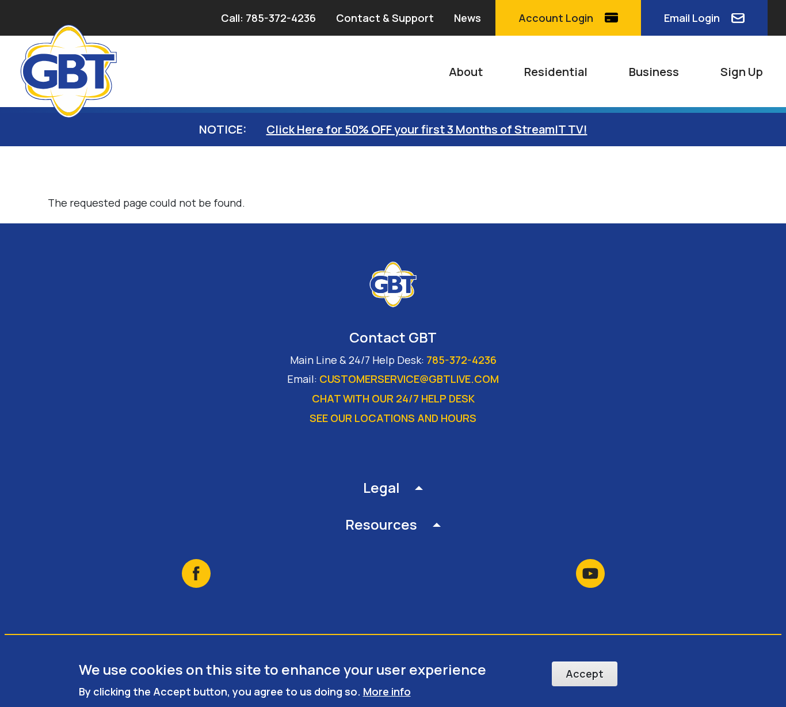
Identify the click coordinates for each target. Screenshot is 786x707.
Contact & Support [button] (385, 18)
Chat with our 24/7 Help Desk (393, 398)
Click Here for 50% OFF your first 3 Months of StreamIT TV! (426, 129)
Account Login (555, 18)
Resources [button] (381, 524)
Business (654, 71)
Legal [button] (381, 487)
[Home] (73, 71)
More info (387, 691)
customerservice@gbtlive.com (409, 379)
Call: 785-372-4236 (268, 18)
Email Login (692, 18)
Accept (585, 674)
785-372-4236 (461, 360)
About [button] (466, 71)
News (467, 18)
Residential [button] (555, 71)
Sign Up (741, 71)
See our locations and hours (393, 418)
